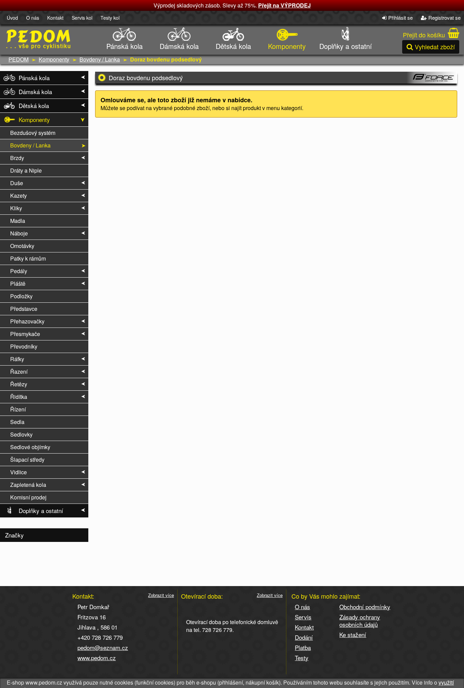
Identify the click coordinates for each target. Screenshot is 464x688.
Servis (303, 617)
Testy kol (110, 17)
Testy (301, 657)
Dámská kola (179, 46)
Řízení (18, 409)
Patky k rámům (28, 258)
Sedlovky (21, 434)
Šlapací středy (27, 459)
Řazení (19, 371)
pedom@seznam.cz (102, 647)
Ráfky (17, 359)
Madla (17, 221)
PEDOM (18, 59)
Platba (303, 647)
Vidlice (18, 472)
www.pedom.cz (96, 657)
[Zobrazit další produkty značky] (432, 78)
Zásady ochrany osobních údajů (359, 621)
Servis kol (82, 17)
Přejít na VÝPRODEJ (284, 5)
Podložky (21, 296)
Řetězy (18, 384)
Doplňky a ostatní (345, 46)
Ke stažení (352, 634)
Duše (16, 183)
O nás (32, 17)
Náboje (19, 233)
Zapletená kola (28, 485)
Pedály (18, 271)
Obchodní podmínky (364, 606)
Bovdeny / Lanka (99, 59)
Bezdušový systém (32, 133)
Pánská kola (124, 46)
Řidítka (18, 397)
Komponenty (287, 46)
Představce (23, 309)
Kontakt (55, 17)
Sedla (17, 422)
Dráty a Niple (26, 170)
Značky (14, 535)
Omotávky (22, 246)
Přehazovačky (27, 321)
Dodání (304, 637)
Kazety (18, 195)
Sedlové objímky (30, 447)
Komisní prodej (28, 497)
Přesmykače (25, 334)
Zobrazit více (161, 595)
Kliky (16, 208)
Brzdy (17, 158)
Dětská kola (233, 46)
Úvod (12, 17)
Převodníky (23, 346)
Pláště (17, 283)
